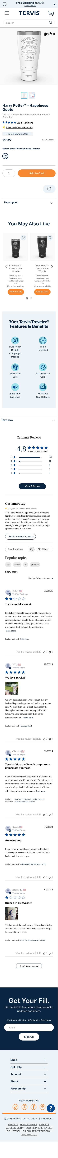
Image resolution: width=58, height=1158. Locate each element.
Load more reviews (29, 966)
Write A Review (32, 486)
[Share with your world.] (49, 189)
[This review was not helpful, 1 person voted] (50, 953)
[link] (24, 95)
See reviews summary (19, 127)
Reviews (7, 419)
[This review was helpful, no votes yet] (44, 652)
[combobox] (40, 578)
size (8, 564)
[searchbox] (29, 22)
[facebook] (33, 1107)
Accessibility (15, 1127)
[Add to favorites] (23, 238)
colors (17, 564)
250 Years (30, 4)
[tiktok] (15, 1107)
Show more (11, 571)
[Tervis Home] (29, 13)
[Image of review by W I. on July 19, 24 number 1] (11, 688)
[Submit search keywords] (50, 22)
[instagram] (24, 1107)
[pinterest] (42, 1107)
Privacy (13, 1124)
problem (35, 564)
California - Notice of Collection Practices (29, 1020)
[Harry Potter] (49, 34)
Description (11, 202)
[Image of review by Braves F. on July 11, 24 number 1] (11, 913)
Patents (44, 1124)
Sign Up (29, 1036)
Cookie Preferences (38, 1127)
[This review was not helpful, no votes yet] (50, 652)
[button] (4, 4)
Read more (11, 631)
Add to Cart (36, 173)
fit (25, 564)
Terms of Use (28, 1124)
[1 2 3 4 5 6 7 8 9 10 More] (8, 173)
